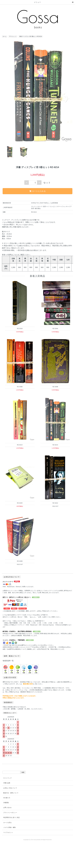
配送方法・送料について (10, 793)
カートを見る (7, 822)
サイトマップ (7, 778)
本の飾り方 (6, 798)
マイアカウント (8, 832)
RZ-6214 (55, 445)
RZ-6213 (19, 445)
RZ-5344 (55, 328)
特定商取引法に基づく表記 (11, 817)
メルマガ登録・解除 (9, 827)
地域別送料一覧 (8, 661)
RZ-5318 (19, 328)
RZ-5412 (55, 503)
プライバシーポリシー (10, 812)
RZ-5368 (19, 386)
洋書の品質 (6, 783)
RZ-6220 (19, 503)
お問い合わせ (7, 807)
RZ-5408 (55, 386)
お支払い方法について (10, 788)
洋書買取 (6, 802)
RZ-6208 (19, 561)
